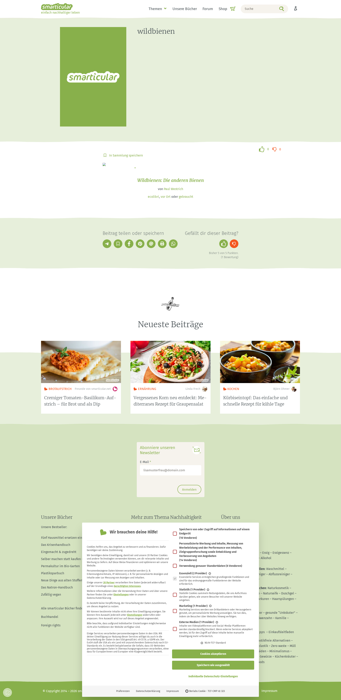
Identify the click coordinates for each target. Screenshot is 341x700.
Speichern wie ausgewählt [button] (213, 665)
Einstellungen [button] (121, 594)
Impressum (172, 691)
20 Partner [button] (109, 582)
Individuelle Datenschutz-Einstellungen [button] (213, 676)
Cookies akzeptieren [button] (213, 654)
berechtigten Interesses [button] (127, 586)
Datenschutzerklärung (148, 691)
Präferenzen (123, 691)
